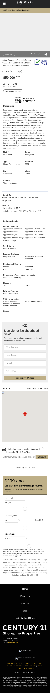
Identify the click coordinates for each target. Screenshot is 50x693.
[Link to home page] (25, 4)
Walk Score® (30, 467)
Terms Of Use (14, 664)
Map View (31, 388)
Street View (43, 388)
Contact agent (9, 54)
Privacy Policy (33, 664)
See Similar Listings (13, 91)
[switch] (33, 54)
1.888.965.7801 (13, 643)
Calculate (41, 457)
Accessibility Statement (21, 666)
